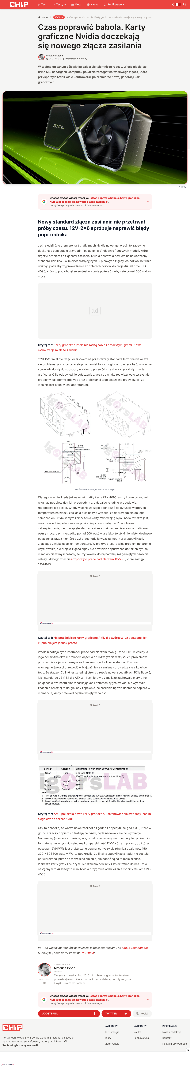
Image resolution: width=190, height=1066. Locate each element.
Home (45, 17)
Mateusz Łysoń (54, 56)
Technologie (111, 1032)
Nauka (95, 4)
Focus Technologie (135, 948)
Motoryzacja (111, 1043)
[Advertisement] (95, 599)
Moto (78, 4)
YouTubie (87, 953)
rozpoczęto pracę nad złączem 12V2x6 (98, 559)
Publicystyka (115, 4)
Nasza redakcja (171, 1032)
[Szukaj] (184, 4)
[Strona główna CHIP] (19, 4)
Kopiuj (144, 1013)
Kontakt (166, 1037)
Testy (59, 4)
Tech (44, 4)
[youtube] (44, 983)
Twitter (111, 1013)
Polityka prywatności (174, 1043)
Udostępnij (50, 1013)
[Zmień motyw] (176, 4)
